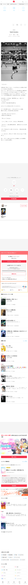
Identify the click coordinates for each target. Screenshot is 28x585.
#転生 (6, 435)
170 (10, 34)
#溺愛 (9, 435)
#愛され (3, 435)
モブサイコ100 (5, 559)
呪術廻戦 (10, 554)
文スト (11, 557)
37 (14, 34)
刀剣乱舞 (4, 554)
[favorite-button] (21, 24)
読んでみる (14, 457)
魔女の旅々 (4, 557)
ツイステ (22, 559)
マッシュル (17, 557)
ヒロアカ (21, 554)
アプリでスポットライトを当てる (14, 261)
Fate (15, 554)
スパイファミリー (14, 559)
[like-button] (25, 24)
